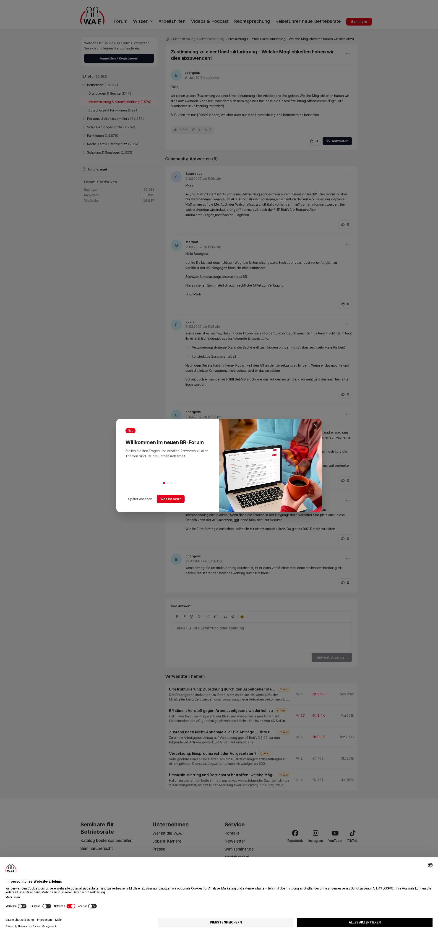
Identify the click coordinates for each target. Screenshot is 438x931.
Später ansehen (140, 499)
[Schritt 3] (171, 483)
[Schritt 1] (164, 483)
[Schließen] (315, 425)
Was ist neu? (170, 499)
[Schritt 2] (168, 483)
